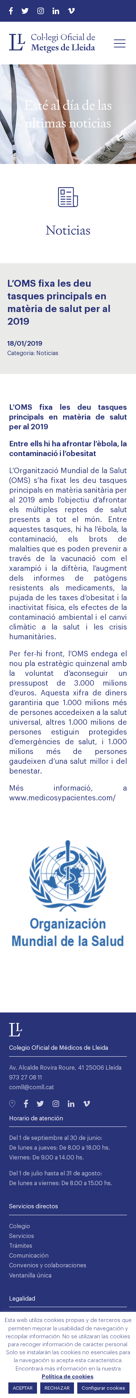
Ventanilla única (30, 1276)
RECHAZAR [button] (57, 1388)
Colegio (19, 1226)
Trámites (20, 1246)
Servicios (21, 1236)
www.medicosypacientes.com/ (62, 798)
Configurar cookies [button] (103, 1388)
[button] (119, 43)
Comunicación (29, 1256)
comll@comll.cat (31, 1087)
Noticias (47, 353)
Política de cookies (68, 1377)
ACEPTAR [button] (23, 1388)
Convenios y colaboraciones (47, 1265)
